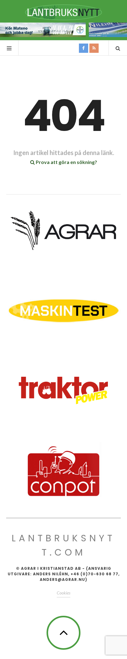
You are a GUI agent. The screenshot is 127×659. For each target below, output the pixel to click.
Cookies (63, 592)
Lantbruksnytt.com (63, 545)
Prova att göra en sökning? (66, 162)
